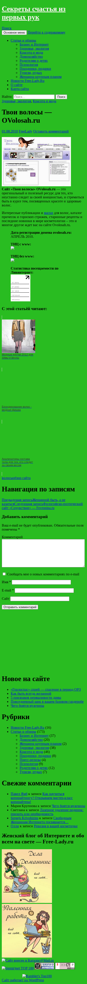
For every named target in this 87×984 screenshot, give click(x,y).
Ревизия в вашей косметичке (56, 826)
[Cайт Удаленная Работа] (27, 956)
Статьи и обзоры (23, 40)
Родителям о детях (34, 60)
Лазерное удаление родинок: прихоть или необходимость (47, 812)
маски (48, 213)
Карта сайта (20, 89)
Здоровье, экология (34, 48)
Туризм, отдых (31, 73)
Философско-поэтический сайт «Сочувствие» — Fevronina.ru (42, 506)
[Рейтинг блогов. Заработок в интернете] (44, 968)
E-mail (8, 590)
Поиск (7, 28)
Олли (15, 826)
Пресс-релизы (30, 760)
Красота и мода (31, 52)
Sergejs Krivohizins (24, 818)
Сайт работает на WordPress (23, 980)
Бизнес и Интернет (34, 44)
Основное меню (14, 32)
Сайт (5, 598)
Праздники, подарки (35, 69)
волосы (7, 478)
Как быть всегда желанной (31, 693)
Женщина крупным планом (41, 77)
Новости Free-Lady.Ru (27, 81)
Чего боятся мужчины (27, 705)
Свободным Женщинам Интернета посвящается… (41, 820)
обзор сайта (22, 478)
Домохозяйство (31, 56)
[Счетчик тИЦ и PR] (65, 968)
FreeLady (25, 131)
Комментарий (12, 537)
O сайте (17, 85)
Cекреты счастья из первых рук (34, 13)
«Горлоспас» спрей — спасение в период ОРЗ (46, 689)
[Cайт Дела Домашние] (27, 902)
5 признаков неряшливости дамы (36, 697)
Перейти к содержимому (46, 32)
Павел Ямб (19, 794)
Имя (6, 582)
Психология (29, 64)
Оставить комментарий (51, 131)
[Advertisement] (35, 641)
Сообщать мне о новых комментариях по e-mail (43, 574)
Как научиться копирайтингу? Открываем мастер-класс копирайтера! (42, 798)
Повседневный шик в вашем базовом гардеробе (47, 701)
